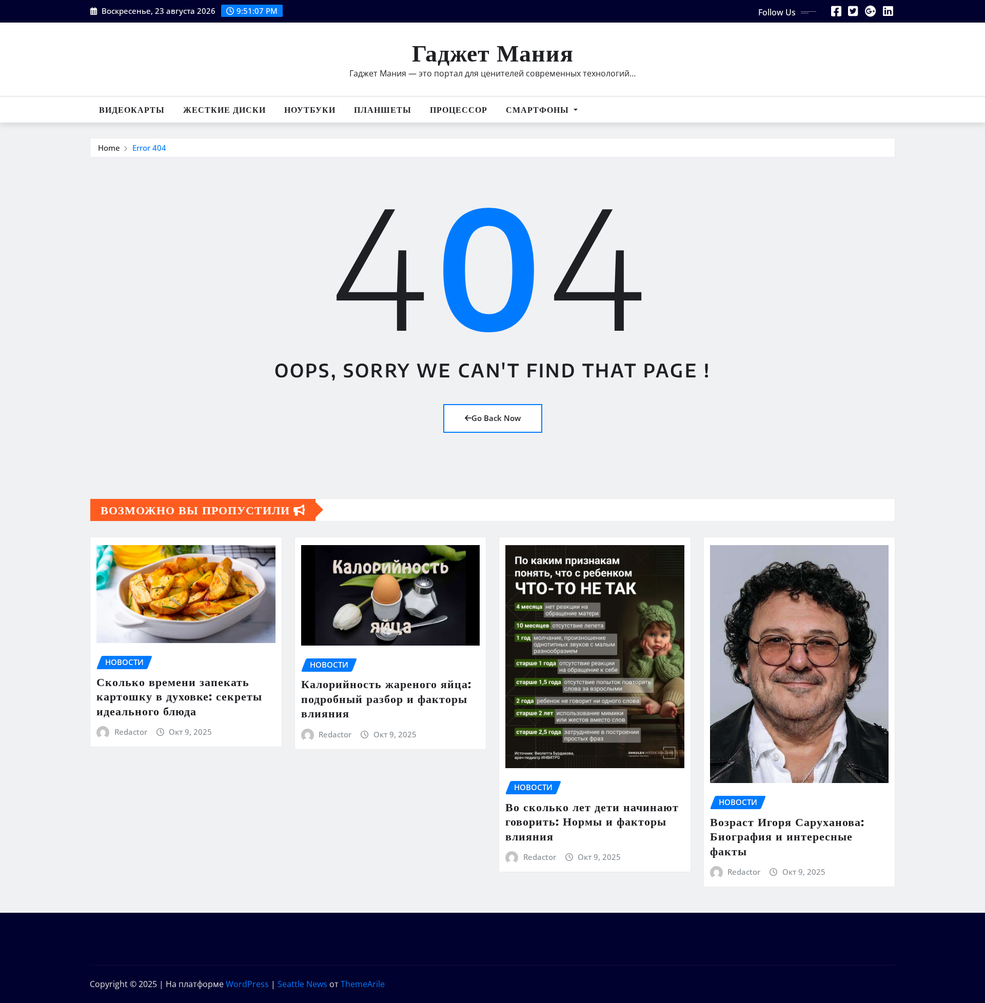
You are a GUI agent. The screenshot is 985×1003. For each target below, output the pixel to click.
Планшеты (382, 110)
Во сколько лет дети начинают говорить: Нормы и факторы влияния (592, 821)
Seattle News (302, 984)
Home (109, 148)
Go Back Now (496, 418)
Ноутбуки (310, 110)
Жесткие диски (224, 110)
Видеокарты (132, 110)
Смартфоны (539, 110)
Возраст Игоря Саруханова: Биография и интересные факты (787, 836)
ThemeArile (363, 984)
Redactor (130, 732)
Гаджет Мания (493, 52)
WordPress (247, 984)
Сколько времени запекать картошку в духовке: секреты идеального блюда (179, 696)
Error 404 (149, 148)
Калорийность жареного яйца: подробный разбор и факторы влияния (386, 698)
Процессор (458, 110)
